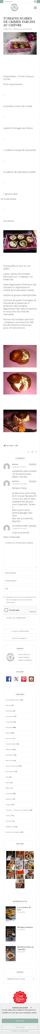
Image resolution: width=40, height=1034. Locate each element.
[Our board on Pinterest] (23, 679)
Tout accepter (20, 1021)
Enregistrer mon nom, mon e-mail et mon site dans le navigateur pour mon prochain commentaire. (21, 599)
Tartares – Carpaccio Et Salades (17, 810)
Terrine (8, 821)
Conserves (10, 716)
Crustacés (9, 722)
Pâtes (8, 788)
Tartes (8, 816)
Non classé (10, 771)
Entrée (8, 733)
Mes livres (9, 760)
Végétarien (10, 827)
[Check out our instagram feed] (31, 679)
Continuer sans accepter (20, 1007)
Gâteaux (9, 749)
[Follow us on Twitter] (16, 679)
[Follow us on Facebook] (8, 679)
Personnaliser (20, 1027)
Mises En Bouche (12, 766)
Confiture (9, 711)
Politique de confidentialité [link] (20, 1031)
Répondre (32, 464)
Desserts (9, 727)
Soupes (8, 805)
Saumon (9, 799)
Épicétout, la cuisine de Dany (23, 29)
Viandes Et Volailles (13, 832)
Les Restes (10, 755)
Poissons (9, 794)
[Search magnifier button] (35, 1)
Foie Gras (9, 738)
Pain (7, 777)
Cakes (8, 705)
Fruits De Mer (10, 744)
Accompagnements (12, 700)
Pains (8, 783)
